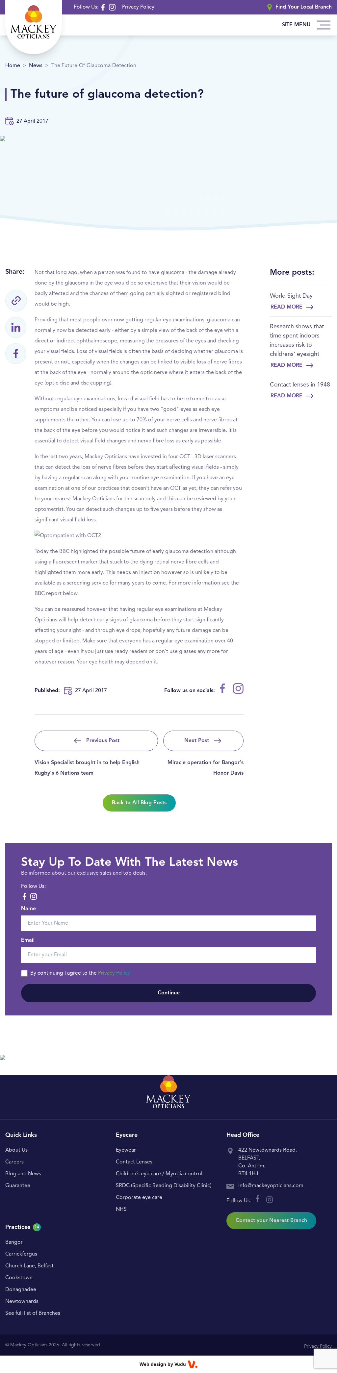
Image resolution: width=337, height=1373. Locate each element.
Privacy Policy (138, 7)
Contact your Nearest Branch (271, 1220)
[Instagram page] (112, 7)
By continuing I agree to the (80, 973)
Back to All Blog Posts (139, 803)
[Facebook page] (103, 7)
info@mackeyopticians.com (270, 1185)
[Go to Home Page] (33, 27)
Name (28, 908)
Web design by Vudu (163, 1364)
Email (28, 940)
